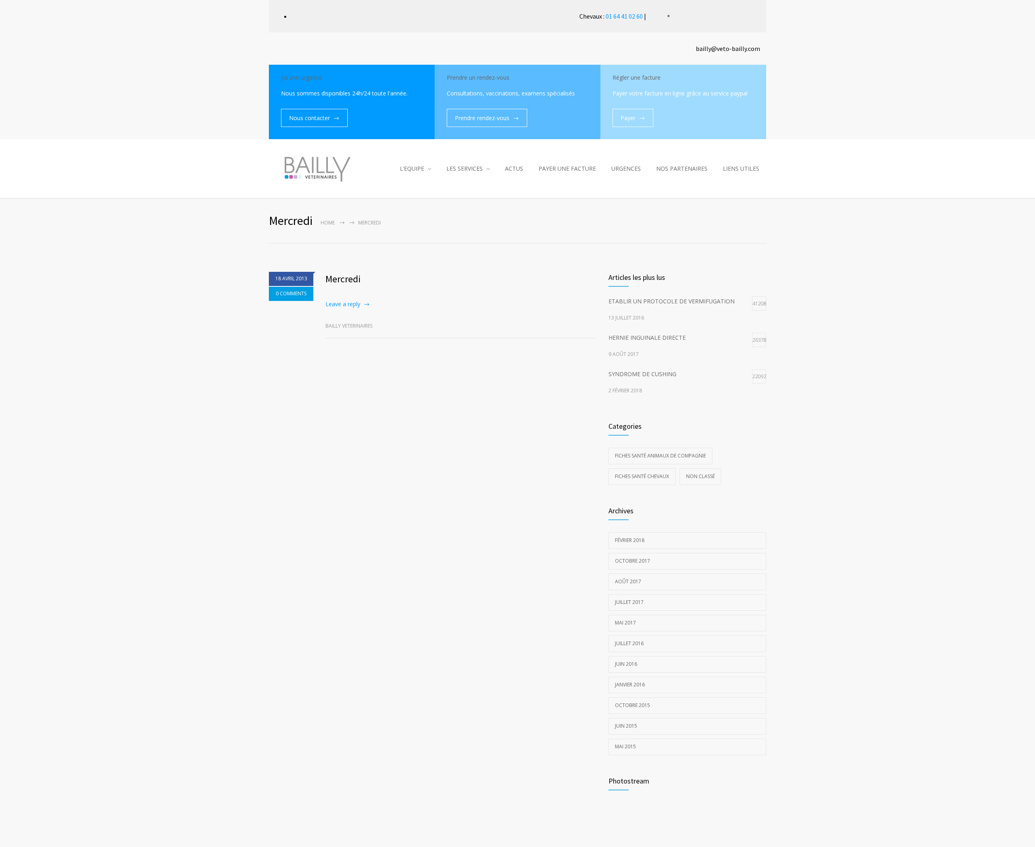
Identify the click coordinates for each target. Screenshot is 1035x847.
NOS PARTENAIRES (682, 168)
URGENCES (626, 168)
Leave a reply (342, 304)
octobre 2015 (632, 705)
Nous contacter (309, 118)
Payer (628, 118)
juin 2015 (626, 725)
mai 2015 (625, 746)
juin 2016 (626, 664)
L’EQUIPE (412, 168)
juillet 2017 (629, 602)
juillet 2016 (629, 643)
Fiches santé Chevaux (642, 476)
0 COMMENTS (291, 293)
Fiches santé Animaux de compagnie (660, 455)
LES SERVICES (464, 168)
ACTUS (514, 168)
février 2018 (629, 540)
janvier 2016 (630, 684)
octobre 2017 (632, 560)
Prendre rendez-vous (482, 118)
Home (328, 222)
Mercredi (343, 279)
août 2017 (628, 581)
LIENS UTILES (741, 168)
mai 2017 (625, 622)
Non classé (700, 476)
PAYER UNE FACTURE (567, 168)
